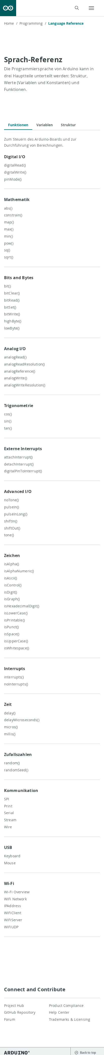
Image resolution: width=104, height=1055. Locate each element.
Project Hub (14, 1005)
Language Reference (66, 23)
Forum (9, 1019)
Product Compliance (66, 1005)
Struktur (68, 124)
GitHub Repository (19, 1012)
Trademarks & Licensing (69, 1019)
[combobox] (50, 8)
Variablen (44, 124)
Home (10, 23)
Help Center (59, 1012)
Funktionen (18, 124)
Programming (32, 23)
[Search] (76, 8)
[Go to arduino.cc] (8, 8)
